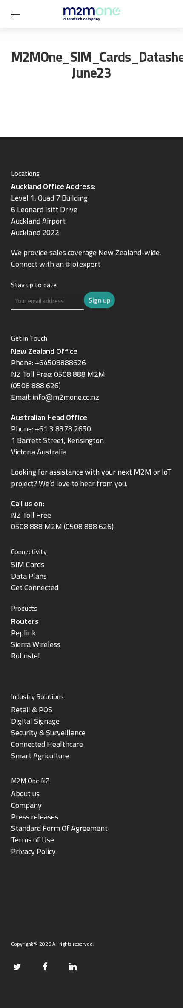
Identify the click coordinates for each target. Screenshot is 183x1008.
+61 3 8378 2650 (63, 428)
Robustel (25, 655)
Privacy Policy (33, 851)
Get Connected (34, 587)
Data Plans (29, 576)
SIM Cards (28, 564)
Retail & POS (31, 709)
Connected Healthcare (47, 744)
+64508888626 (60, 362)
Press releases (34, 816)
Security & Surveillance (48, 732)
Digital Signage (35, 721)
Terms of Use (32, 839)
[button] (15, 14)
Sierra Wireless (35, 644)
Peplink (23, 632)
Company (26, 805)
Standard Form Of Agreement (59, 828)
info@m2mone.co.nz (65, 397)
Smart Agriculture (40, 755)
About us (25, 793)
